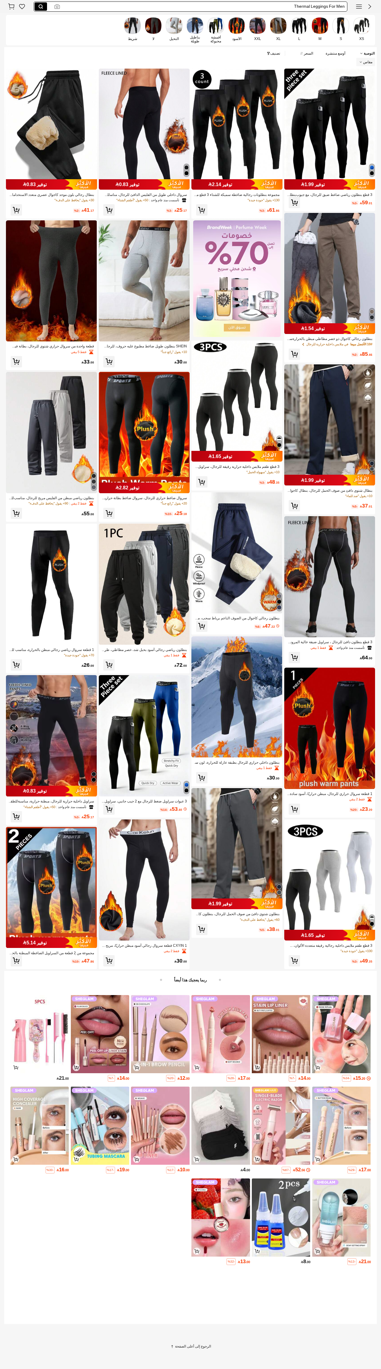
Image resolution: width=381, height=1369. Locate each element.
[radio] (361, 30)
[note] (346, 1078)
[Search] (41, 6)
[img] (329, 184)
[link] (22, 6)
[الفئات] (359, 6)
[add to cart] (317, 1067)
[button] (369, 6)
